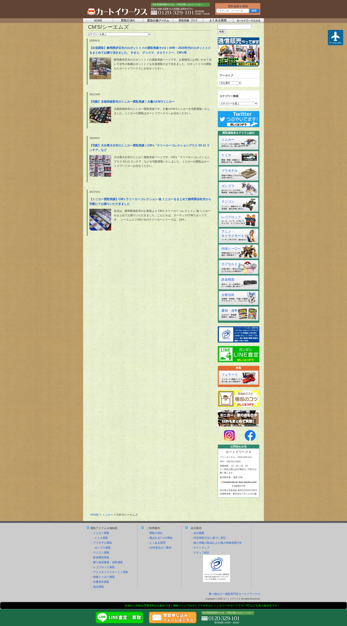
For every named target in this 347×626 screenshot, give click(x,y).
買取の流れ (156, 532)
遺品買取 (98, 586)
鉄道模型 (227, 279)
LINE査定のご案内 (160, 547)
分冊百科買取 (101, 581)
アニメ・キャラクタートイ (234, 234)
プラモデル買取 (102, 542)
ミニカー (227, 139)
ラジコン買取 (101, 552)
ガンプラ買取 (103, 547)
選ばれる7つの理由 (160, 537)
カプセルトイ (231, 264)
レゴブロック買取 (104, 567)
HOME (94, 514)
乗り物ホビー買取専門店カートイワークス (234, 593)
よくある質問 (157, 542)
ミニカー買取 (101, 532)
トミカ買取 (101, 537)
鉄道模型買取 (101, 557)
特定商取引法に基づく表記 (209, 537)
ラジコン (227, 201)
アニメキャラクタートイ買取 (110, 572)
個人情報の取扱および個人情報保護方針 (217, 542)
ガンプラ (227, 186)
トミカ (226, 155)
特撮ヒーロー (231, 248)
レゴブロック (231, 217)
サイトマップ (201, 547)
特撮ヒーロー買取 (104, 576)
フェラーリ (229, 375)
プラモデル (229, 170)
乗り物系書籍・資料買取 (108, 562)
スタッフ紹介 (201, 552)
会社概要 (198, 532)
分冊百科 (227, 295)
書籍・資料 (229, 310)
